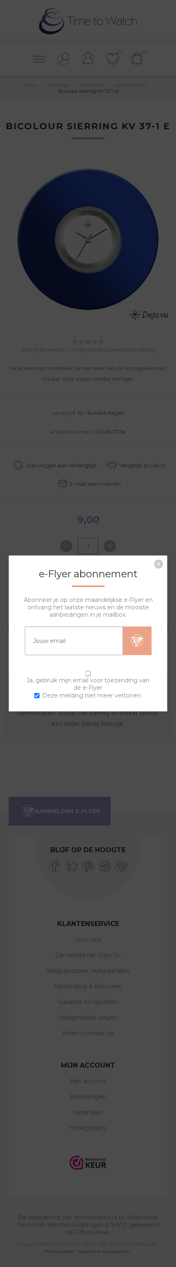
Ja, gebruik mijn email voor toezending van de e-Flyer (88, 684)
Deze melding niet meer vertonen (91, 695)
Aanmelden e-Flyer (137, 641)
